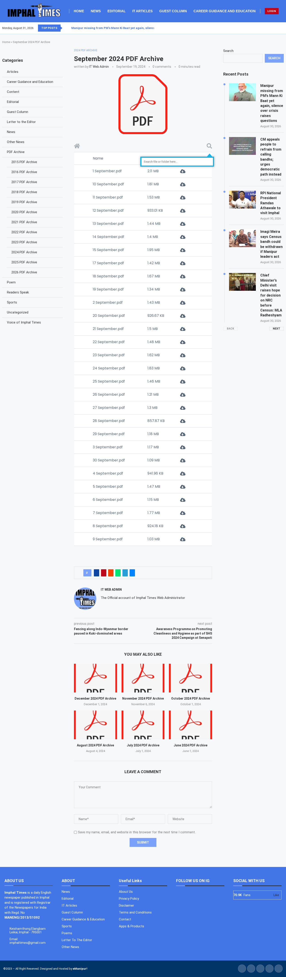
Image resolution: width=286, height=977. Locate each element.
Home (79, 11)
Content (13, 92)
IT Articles (142, 11)
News (96, 11)
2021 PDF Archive (24, 222)
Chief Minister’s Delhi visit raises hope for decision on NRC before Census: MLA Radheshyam (271, 295)
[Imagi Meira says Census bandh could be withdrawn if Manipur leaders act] (242, 238)
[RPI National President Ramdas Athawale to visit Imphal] (242, 200)
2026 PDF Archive (24, 272)
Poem (11, 282)
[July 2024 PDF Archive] (143, 725)
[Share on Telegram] (125, 572)
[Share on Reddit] (111, 572)
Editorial (116, 11)
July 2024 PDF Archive (143, 745)
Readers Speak (18, 292)
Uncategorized (17, 312)
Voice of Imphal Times (24, 322)
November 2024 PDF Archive (143, 698)
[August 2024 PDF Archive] (95, 725)
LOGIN (271, 11)
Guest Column (173, 11)
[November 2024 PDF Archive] (143, 678)
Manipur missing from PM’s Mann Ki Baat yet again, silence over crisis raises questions (271, 103)
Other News (15, 142)
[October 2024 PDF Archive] (190, 678)
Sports (12, 302)
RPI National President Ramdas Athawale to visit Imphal (270, 203)
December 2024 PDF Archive (95, 698)
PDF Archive (16, 152)
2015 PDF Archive (24, 162)
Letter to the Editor (21, 122)
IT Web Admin (99, 66)
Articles (12, 72)
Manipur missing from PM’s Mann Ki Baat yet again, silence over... (118, 28)
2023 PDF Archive (24, 242)
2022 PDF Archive (24, 232)
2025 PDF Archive (24, 262)
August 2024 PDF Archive (95, 745)
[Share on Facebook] (96, 572)
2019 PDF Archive (24, 202)
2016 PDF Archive (24, 172)
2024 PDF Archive (24, 252)
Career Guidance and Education (224, 11)
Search (228, 51)
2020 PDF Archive (24, 212)
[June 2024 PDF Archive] (190, 725)
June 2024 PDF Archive (190, 745)
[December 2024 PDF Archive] (95, 678)
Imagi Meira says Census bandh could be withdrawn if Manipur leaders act (271, 244)
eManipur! (80, 968)
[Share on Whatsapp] (118, 572)
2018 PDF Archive (24, 192)
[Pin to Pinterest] (103, 572)
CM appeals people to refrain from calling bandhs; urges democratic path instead (270, 156)
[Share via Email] (132, 572)
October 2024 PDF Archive (190, 698)
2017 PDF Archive (24, 182)
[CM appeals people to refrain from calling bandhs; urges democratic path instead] (242, 146)
